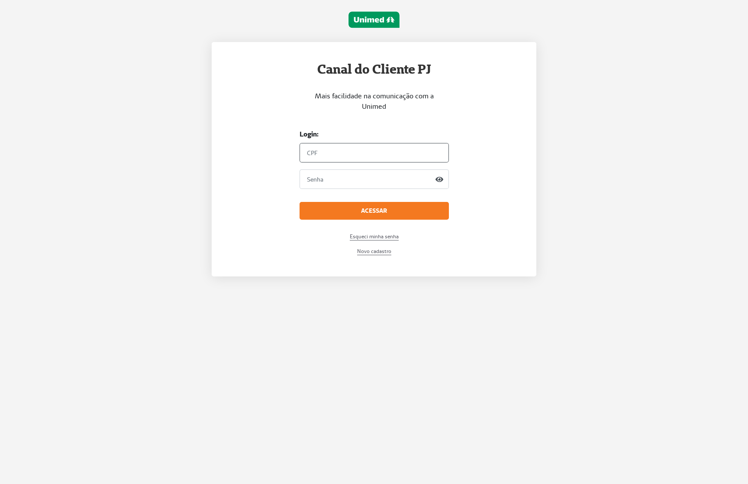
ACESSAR (374, 210)
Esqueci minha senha (374, 236)
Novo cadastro (374, 251)
